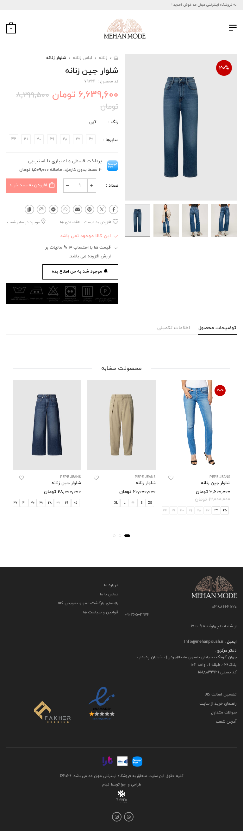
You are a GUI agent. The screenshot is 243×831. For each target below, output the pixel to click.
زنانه (103, 58)
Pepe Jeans (219, 477)
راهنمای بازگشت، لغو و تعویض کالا (88, 603)
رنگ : (113, 122)
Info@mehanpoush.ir (203, 642)
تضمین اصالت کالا (221, 694)
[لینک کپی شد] (29, 209)
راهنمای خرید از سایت (218, 704)
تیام (105, 784)
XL (116, 503)
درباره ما (111, 585)
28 (50, 503)
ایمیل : (230, 642)
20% (224, 68)
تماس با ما (109, 594)
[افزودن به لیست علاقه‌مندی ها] (170, 478)
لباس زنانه (82, 58)
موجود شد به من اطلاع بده (77, 271)
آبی (92, 122)
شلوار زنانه (56, 58)
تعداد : (112, 186)
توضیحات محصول (217, 328)
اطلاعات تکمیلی (173, 328)
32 (15, 503)
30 (32, 503)
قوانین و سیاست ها (100, 612)
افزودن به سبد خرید (28, 185)
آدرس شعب (226, 722)
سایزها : (110, 140)
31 (24, 503)
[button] (127, 536)
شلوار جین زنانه (215, 483)
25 (225, 510)
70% (220, 390)
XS (150, 503)
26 (216, 510)
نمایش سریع (196, 462)
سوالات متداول (224, 712)
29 (41, 503)
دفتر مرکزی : (226, 650)
